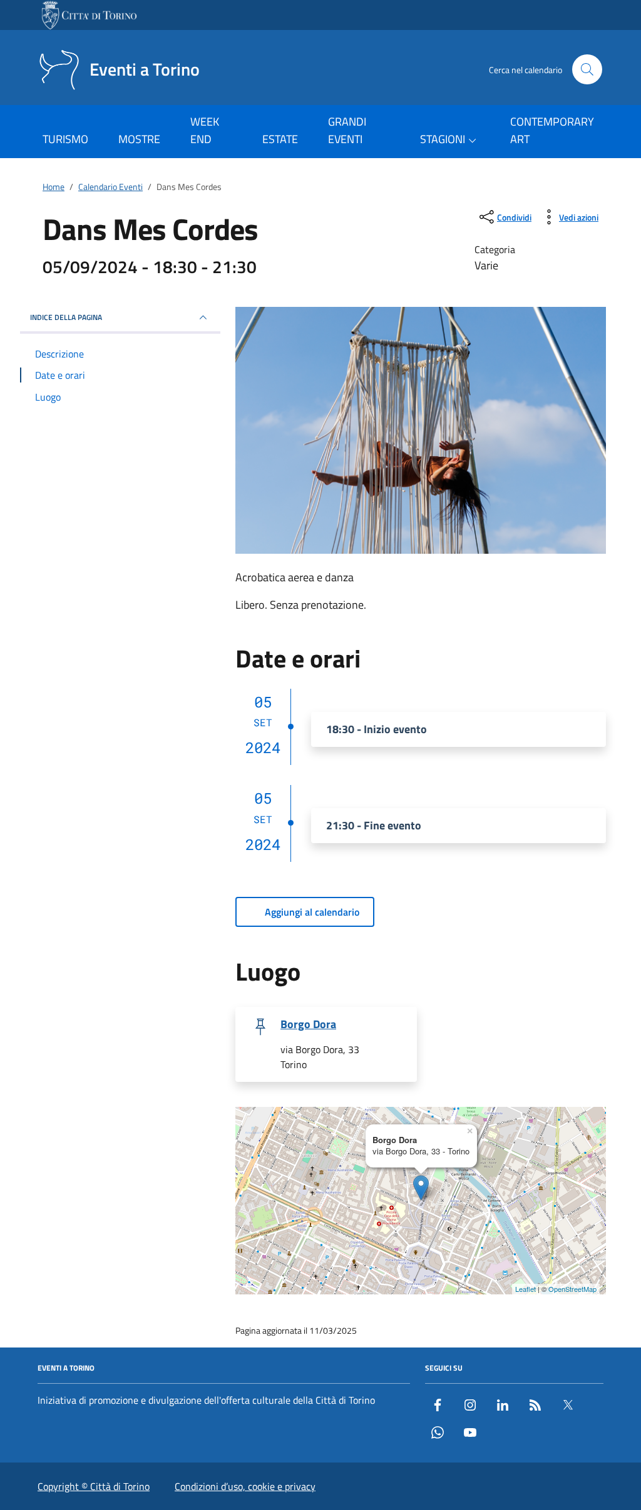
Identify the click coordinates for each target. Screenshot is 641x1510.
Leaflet (525, 1289)
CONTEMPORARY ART (552, 130)
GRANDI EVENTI (347, 130)
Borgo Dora (308, 1024)
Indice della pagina (66, 317)
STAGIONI (442, 139)
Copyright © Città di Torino (94, 1486)
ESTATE (280, 139)
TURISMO (65, 139)
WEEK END (204, 130)
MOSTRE (139, 139)
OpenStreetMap (572, 1289)
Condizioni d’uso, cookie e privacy (245, 1486)
